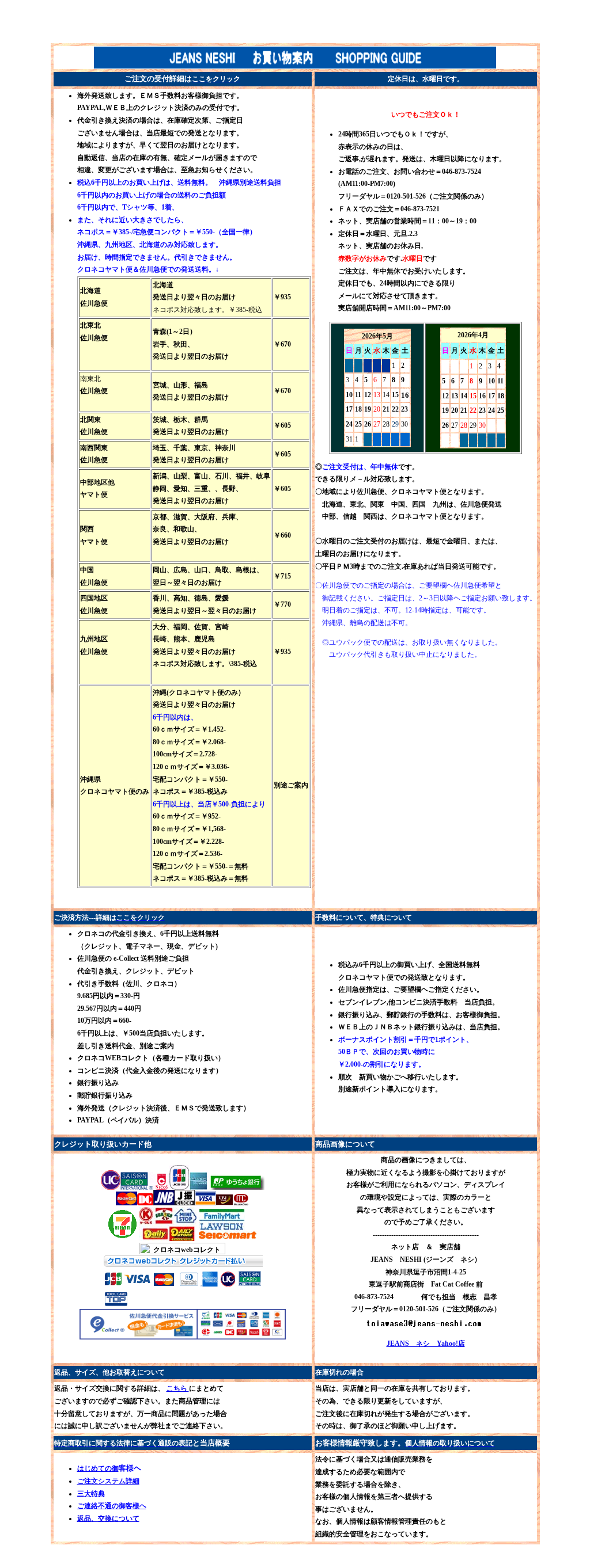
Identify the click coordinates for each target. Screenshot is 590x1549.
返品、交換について (108, 1518)
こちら (178, 1388)
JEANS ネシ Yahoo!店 (426, 1343)
